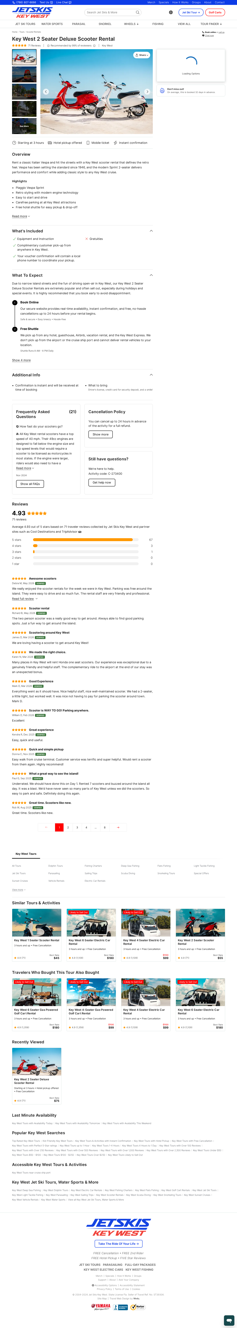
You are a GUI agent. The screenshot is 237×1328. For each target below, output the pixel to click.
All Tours (16, 865)
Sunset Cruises (20, 880)
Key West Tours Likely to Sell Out (125, 1154)
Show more (100, 434)
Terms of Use (122, 1289)
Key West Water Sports (53, 1199)
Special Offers (201, 873)
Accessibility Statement (132, 1285)
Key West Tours (26, 853)
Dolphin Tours (55, 865)
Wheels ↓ (131, 24)
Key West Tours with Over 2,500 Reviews (168, 1150)
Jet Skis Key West (98, 1294)
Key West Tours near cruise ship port (31, 1172)
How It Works (180, 2)
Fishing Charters (93, 865)
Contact (220, 2)
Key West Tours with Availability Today (32, 1123)
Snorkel (105, 24)
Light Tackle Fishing (204, 865)
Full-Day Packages (140, 1264)
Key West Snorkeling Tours (167, 1194)
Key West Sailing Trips (82, 1194)
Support (102, 1279)
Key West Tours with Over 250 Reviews (33, 1150)
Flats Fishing (164, 865)
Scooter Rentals (33, 32)
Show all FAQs (30, 484)
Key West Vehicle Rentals (25, 1199)
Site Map (102, 1298)
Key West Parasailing (57, 1194)
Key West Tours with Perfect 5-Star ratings (34, 1145)
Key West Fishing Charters (118, 1190)
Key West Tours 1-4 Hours (105, 1145)
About (207, 2)
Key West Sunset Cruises (197, 1194)
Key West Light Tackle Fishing (27, 1194)
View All (184, 24)
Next (147, 91)
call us (221, 32)
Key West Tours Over (91, 1154)
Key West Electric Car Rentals (86, 1190)
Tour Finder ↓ (211, 24)
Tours (21, 32)
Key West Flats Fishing (147, 1190)
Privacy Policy (104, 1289)
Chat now (209, 35)
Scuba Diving (128, 873)
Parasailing (54, 873)
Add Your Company (129, 1279)
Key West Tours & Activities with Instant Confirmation (103, 1140)
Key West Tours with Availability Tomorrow (77, 1123)
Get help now (102, 482)
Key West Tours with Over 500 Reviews (77, 1150)
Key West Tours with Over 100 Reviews (180, 1145)
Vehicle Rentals (56, 880)
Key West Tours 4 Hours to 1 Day (139, 1145)
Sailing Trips (91, 873)
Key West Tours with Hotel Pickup (151, 1140)
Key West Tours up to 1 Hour (74, 1145)
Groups (196, 2)
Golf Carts (215, 12)
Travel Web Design (119, 1298)
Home (14, 32)
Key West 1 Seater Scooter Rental (36, 940)
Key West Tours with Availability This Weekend (127, 1123)
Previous (46, 91)
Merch (151, 2)
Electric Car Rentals (95, 880)
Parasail (79, 24)
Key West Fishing (139, 1269)
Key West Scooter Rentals (109, 1194)
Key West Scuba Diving (138, 1194)
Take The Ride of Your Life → (118, 1243)
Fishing (158, 24)
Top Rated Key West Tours (26, 1140)
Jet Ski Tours (25, 24)
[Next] (118, 827)
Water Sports (52, 24)
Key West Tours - (26, 1154)
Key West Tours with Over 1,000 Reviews (122, 1150)
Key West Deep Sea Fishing (26, 1190)
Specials (164, 2)
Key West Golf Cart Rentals (175, 1190)
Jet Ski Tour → (191, 12)
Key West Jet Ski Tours (204, 1190)
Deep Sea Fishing (130, 865)
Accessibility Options (106, 1285)
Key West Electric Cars (103, 1269)
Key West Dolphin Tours (55, 1190)
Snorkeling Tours (166, 873)
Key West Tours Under (207, 1150)
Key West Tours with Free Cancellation (192, 1140)
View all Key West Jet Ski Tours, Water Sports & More (96, 1199)
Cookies (136, 1289)
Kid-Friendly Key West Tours (57, 1140)
